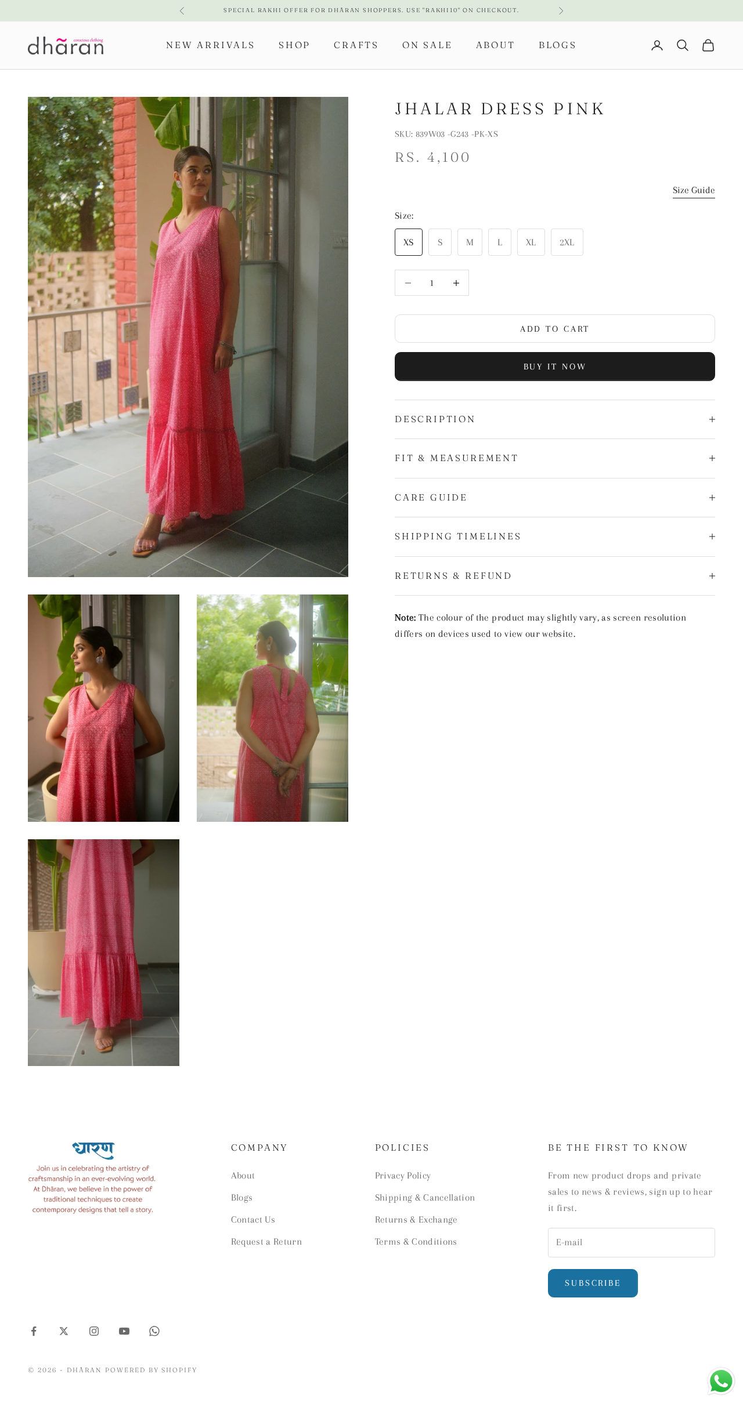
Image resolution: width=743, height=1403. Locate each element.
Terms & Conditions (416, 1241)
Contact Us (253, 1219)
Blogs (558, 44)
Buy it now (555, 366)
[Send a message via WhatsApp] (721, 1381)
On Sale (427, 44)
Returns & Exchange (416, 1219)
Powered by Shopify (151, 1370)
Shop (295, 44)
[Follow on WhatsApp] (154, 1331)
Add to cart (555, 329)
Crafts (356, 44)
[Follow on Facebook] (33, 1331)
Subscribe (593, 1283)
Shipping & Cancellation (425, 1197)
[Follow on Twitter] (64, 1331)
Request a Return (266, 1241)
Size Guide (694, 189)
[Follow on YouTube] (124, 1331)
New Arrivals (210, 44)
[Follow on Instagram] (94, 1331)
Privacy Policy (403, 1175)
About (495, 44)
